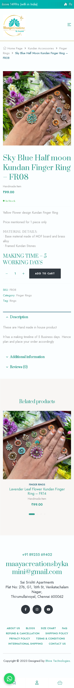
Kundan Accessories (41, 48)
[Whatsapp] (9, 678)
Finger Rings (24, 295)
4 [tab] (44, 514)
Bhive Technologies (58, 661)
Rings (13, 301)
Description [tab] (19, 317)
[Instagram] (37, 609)
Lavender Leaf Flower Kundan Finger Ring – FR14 (37, 491)
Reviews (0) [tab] (18, 367)
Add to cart (45, 273)
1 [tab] (32, 514)
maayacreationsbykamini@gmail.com (37, 568)
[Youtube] (48, 609)
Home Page (14, 48)
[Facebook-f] (25, 609)
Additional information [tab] (27, 357)
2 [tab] (37, 514)
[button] (64, 79)
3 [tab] (41, 514)
